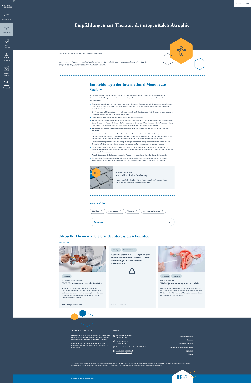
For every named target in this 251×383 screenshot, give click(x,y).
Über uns (190, 340)
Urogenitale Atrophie (83, 53)
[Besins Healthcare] (181, 378)
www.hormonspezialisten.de (124, 351)
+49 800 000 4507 (121, 337)
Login (247, 3)
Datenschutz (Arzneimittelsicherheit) (181, 347)
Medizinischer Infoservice (124, 335)
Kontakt (190, 354)
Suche (239, 3)
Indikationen (69, 53)
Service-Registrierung (186, 336)
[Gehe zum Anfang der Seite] (247, 379)
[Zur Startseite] (6, 5)
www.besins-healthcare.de (124, 353)
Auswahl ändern (64, 242)
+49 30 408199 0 (121, 343)
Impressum (189, 351)
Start (61, 53)
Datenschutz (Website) (186, 343)
